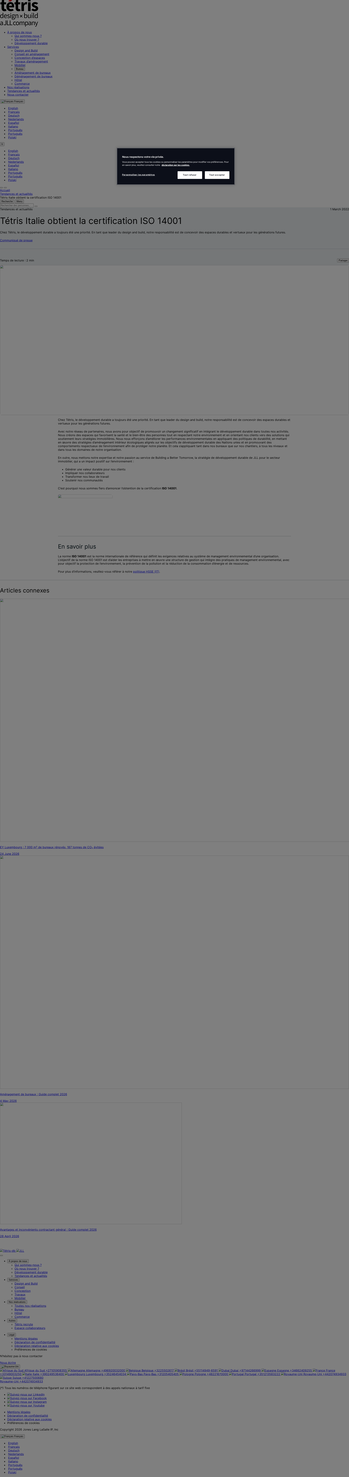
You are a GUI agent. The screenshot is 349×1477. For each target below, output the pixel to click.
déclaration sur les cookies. (176, 165)
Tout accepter (217, 174)
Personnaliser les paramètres (138, 174)
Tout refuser (190, 174)
